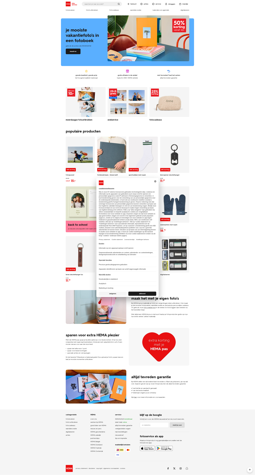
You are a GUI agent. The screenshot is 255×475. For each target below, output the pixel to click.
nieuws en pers (95, 429)
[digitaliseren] (174, 254)
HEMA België (95, 441)
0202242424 (123, 419)
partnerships (95, 438)
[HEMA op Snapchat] (186, 468)
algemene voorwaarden (111, 468)
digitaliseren (70, 432)
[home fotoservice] (72, 4)
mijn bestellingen (121, 432)
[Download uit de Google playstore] (164, 448)
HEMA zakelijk (95, 435)
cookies (122, 468)
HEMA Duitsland (96, 445)
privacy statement (82, 468)
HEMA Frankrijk (96, 448)
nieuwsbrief (119, 435)
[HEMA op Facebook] (168, 468)
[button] (70, 10)
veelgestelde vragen (122, 429)
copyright (99, 468)
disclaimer (92, 468)
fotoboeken (70, 419)
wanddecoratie (71, 429)
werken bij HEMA (96, 422)
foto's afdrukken (72, 422)
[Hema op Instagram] (180, 468)
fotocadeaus (70, 425)
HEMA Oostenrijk (96, 451)
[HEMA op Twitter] (174, 468)
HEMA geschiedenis (97, 432)
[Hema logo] (69, 468)
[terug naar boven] (250, 470)
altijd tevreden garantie (123, 425)
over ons (93, 419)
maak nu (73, 51)
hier (135, 397)
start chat (121, 422)
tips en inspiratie (121, 438)
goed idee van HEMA (98, 425)
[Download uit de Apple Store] (147, 448)
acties (68, 435)
